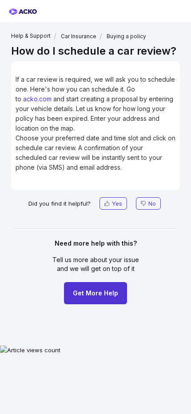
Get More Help (95, 293)
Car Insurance (78, 36)
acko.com (37, 99)
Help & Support (31, 35)
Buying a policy (126, 36)
